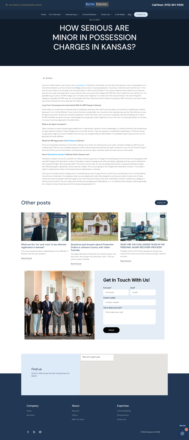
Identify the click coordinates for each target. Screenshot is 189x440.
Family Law (105, 14)
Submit (111, 330)
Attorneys (30, 415)
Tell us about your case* (112, 308)
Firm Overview (54, 14)
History (75, 415)
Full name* (107, 288)
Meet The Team (78, 419)
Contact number (109, 298)
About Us (75, 411)
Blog (129, 14)
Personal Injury (71, 14)
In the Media (120, 14)
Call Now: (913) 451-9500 (168, 4)
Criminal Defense (89, 14)
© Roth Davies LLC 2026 (150, 432)
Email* (132, 288)
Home (43, 14)
